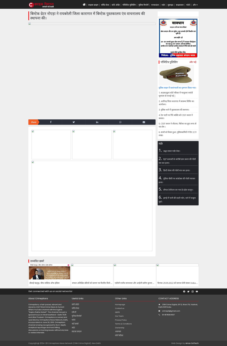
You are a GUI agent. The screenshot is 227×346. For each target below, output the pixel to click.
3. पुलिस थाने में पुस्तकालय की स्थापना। (174, 109)
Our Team (119, 316)
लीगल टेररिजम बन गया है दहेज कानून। (176, 189)
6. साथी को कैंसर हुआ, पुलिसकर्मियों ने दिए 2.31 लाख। (178, 134)
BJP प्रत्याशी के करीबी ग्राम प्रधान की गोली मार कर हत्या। (177, 160)
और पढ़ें (192, 62)
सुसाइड (170, 4)
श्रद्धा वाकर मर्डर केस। (169, 150)
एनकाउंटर (155, 4)
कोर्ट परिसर (119, 335)
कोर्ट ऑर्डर (116, 4)
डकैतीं (74, 312)
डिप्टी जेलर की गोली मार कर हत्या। (174, 169)
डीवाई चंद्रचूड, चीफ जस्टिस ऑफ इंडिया (44, 283)
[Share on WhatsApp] (120, 122)
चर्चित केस (105, 4)
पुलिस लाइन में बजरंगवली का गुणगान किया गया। (177, 87)
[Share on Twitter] (73, 122)
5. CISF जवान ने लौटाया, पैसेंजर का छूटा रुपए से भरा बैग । (177, 125)
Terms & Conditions (123, 324)
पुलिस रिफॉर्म (143, 4)
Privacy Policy (121, 320)
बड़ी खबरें (75, 324)
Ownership (119, 327)
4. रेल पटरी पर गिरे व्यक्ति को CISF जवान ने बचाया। (176, 117)
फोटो (188, 4)
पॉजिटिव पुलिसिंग (129, 4)
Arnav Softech (192, 343)
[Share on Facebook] (50, 122)
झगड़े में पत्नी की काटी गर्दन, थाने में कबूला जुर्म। (177, 198)
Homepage (120, 304)
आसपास (118, 331)
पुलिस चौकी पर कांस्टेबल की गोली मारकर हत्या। (177, 179)
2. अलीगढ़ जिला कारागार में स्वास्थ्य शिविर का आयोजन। (176, 103)
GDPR (117, 312)
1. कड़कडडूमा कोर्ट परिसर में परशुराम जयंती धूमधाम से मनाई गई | (176, 94)
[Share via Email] (144, 122)
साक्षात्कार (180, 4)
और (194, 4)
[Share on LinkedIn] (97, 122)
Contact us (119, 308)
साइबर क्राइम (93, 4)
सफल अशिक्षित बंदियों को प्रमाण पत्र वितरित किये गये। (93, 283)
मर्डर (163, 4)
